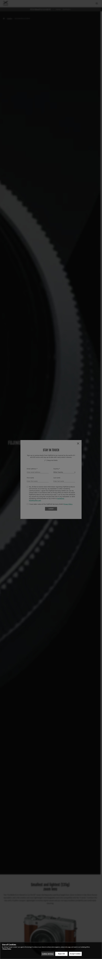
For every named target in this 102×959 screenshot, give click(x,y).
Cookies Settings (48, 954)
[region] (51, 950)
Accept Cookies (75, 954)
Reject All (61, 954)
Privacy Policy (6, 949)
